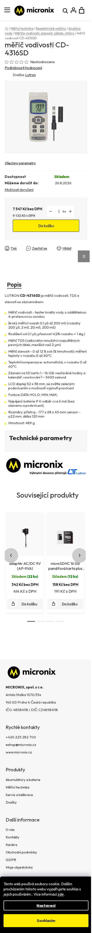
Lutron (30, 74)
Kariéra (11, 844)
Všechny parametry (20, 163)
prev (11, 555)
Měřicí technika (17, 787)
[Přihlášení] (73, 10)
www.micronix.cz (19, 752)
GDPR (11, 859)
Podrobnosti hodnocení (23, 67)
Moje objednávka (19, 867)
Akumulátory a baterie (23, 779)
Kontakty (12, 837)
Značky (11, 802)
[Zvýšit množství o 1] (70, 211)
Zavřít (10, 252)
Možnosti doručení (19, 189)
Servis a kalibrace (19, 794)
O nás (10, 829)
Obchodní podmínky (21, 852)
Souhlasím (46, 920)
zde (61, 894)
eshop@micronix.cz (21, 744)
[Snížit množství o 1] (50, 211)
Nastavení (46, 905)
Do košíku (46, 225)
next (79, 555)
